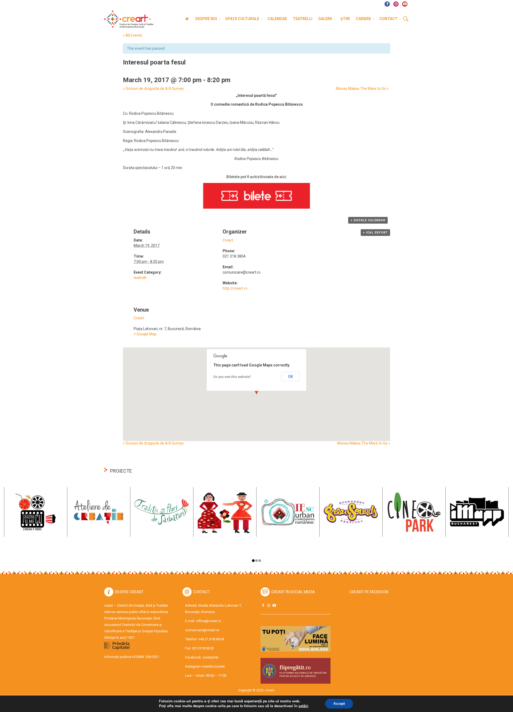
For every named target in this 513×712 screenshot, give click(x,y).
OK (290, 376)
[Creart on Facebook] (263, 605)
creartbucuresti (213, 666)
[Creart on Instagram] (268, 605)
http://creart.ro (235, 288)
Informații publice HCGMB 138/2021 (131, 657)
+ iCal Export (375, 232)
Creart (228, 240)
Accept (339, 703)
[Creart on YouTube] (274, 605)
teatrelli (140, 277)
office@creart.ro (208, 621)
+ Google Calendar (368, 220)
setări (303, 706)
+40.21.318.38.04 (211, 639)
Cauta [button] (406, 19)
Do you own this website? (232, 377)
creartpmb (211, 657)
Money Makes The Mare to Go (362, 88)
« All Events (132, 35)
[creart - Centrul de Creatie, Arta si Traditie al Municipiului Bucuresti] (127, 19)
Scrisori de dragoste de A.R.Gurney (153, 88)
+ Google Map (145, 334)
